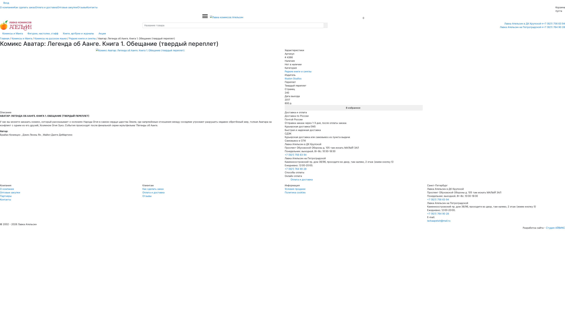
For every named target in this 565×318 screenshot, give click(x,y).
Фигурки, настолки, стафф (43, 33)
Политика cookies (295, 192)
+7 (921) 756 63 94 (554, 23)
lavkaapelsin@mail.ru (438, 220)
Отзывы (82, 7)
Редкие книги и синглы (298, 71)
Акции (102, 33)
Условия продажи (295, 188)
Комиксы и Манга (12, 33)
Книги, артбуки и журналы (78, 33)
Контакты (92, 7)
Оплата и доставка (46, 7)
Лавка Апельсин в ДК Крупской (523, 23)
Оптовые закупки (67, 7)
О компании (7, 7)
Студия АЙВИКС (555, 227)
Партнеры (6, 195)
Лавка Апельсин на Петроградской (521, 27)
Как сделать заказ (24, 7)
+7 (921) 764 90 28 (554, 27)
